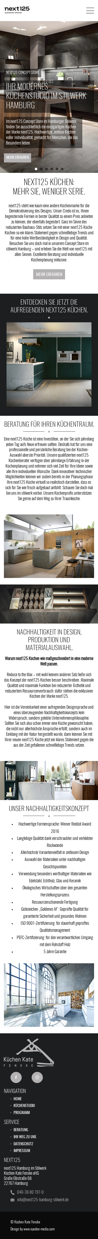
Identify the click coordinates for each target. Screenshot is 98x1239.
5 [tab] (58, 170)
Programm (22, 1113)
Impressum (22, 1151)
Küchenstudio (24, 1106)
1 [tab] (37, 170)
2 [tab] (42, 170)
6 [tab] (63, 170)
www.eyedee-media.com (39, 1229)
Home (18, 1099)
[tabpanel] (49, 97)
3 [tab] (47, 170)
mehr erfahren (49, 275)
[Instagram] (37, 1077)
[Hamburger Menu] (90, 10)
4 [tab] (53, 170)
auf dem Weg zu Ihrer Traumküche (56, 499)
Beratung (21, 1130)
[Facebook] (16, 1077)
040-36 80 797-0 (30, 1192)
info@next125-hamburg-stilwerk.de (42, 1200)
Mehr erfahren (17, 158)
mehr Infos (49, 377)
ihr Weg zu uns (25, 1137)
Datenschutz (23, 1144)
